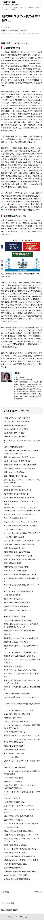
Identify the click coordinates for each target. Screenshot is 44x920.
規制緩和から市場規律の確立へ (15, 425)
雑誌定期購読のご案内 (9, 910)
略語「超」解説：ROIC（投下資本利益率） (20, 559)
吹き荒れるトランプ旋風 (13, 529)
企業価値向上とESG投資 (13, 666)
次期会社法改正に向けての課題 (15, 853)
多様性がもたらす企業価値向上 (15, 472)
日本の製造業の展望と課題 (13, 778)
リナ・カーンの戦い (11, 757)
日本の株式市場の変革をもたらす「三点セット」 (22, 526)
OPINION (30, 7)
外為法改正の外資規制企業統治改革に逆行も (20, 871)
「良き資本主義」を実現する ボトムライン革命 (21, 835)
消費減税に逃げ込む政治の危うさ (16, 494)
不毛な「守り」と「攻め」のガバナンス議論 (20, 670)
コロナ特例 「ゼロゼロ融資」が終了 (17, 714)
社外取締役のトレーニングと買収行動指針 (19, 631)
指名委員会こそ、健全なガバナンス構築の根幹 (21, 638)
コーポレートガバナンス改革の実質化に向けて (21, 652)
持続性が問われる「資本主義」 (15, 767)
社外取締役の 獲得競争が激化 (14, 802)
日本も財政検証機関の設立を (14, 732)
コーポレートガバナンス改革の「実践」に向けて (22, 533)
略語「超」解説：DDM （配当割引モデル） (20, 514)
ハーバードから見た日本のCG (15, 436)
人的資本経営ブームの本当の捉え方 (17, 602)
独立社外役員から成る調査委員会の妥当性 (19, 497)
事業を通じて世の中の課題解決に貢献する (19, 656)
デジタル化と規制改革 (12, 798)
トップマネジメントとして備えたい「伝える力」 (22, 574)
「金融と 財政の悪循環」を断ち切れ (17, 693)
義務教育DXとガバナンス (13, 718)
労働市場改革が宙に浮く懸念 (14, 548)
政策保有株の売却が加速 (13, 599)
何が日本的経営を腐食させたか (15, 571)
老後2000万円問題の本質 (13, 868)
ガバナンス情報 (13, 7)
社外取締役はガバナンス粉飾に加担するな (19, 544)
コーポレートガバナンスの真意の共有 (18, 620)
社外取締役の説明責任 (12, 595)
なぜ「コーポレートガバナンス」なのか (18, 806)
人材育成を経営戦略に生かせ (14, 617)
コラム (22, 7)
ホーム (4, 7)
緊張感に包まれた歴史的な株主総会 (17, 879)
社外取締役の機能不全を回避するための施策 (20, 465)
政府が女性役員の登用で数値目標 (16, 642)
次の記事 (37, 892)
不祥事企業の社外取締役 (13, 563)
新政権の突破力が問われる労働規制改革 (18, 816)
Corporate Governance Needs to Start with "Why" (22, 522)
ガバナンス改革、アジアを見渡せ (16, 429)
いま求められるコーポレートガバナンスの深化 (21, 824)
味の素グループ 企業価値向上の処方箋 (18, 556)
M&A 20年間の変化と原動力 (14, 447)
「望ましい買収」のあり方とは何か (17, 418)
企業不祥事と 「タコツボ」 (14, 820)
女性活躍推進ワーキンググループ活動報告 (19, 468)
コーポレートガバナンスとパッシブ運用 (18, 710)
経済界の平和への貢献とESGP (15, 486)
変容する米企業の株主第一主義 (15, 864)
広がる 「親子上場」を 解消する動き (17, 461)
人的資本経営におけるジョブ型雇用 (17, 552)
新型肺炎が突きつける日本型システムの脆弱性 (21, 860)
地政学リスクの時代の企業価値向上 (17, 606)
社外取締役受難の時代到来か (14, 433)
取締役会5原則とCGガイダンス (15, 476)
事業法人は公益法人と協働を (14, 746)
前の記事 (6, 892)
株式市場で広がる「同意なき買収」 (17, 567)
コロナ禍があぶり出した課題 (14, 750)
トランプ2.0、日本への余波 (14, 537)
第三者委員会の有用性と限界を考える (18, 490)
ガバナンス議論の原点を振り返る (16, 721)
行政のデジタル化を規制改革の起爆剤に (18, 831)
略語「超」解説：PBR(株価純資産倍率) (18, 591)
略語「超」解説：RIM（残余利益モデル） (19, 457)
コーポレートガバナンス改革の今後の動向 (19, 856)
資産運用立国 (8, 634)
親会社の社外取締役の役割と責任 (16, 518)
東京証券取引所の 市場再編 (14, 753)
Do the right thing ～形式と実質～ (16, 875)
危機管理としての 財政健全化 (14, 781)
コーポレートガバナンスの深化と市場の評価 (20, 849)
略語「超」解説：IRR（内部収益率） (17, 422)
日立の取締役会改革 (11, 827)
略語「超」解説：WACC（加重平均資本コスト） (22, 541)
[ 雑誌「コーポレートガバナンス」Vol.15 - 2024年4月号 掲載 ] (20, 33)
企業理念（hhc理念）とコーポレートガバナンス (21, 735)
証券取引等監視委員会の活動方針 (16, 845)
